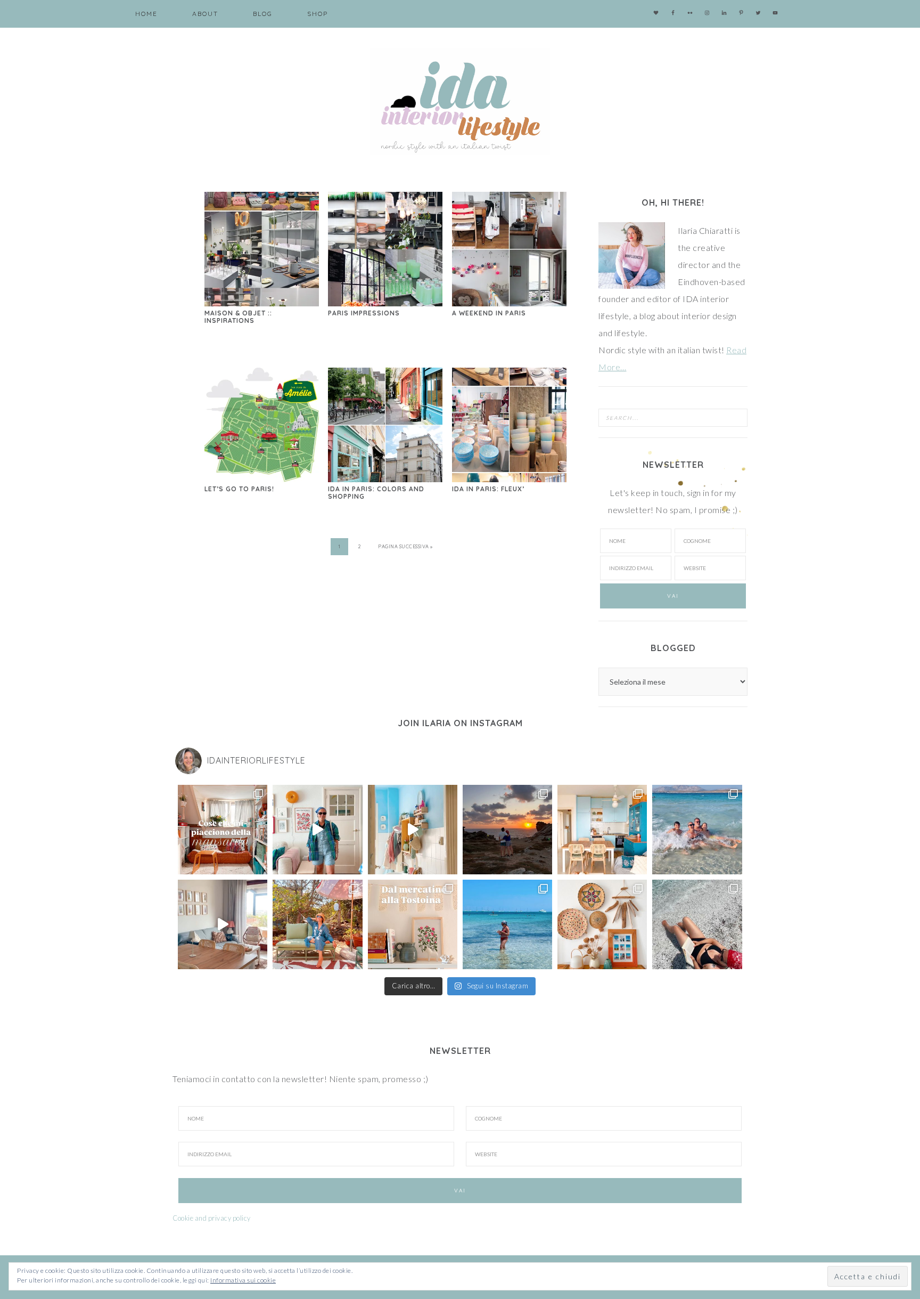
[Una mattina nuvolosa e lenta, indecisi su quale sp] (222, 924)
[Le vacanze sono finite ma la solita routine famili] (412, 829)
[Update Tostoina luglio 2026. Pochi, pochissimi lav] (602, 829)
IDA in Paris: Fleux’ (488, 489)
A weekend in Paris (489, 313)
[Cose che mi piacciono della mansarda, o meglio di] (222, 829)
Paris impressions (364, 313)
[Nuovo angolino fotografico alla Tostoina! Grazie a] (602, 924)
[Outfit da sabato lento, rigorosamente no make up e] (317, 829)
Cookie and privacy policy (211, 1218)
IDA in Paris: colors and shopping (376, 492)
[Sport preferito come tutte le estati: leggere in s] (507, 924)
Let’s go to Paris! (239, 489)
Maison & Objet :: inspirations (238, 316)
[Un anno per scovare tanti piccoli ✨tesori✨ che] (412, 924)
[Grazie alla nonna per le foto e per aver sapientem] (697, 829)
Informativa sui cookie (243, 1280)
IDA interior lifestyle (460, 101)
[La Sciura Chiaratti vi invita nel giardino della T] (317, 924)
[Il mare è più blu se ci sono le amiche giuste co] (697, 924)
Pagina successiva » (405, 546)
